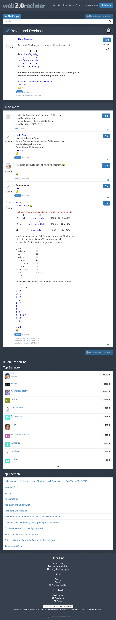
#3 (108, 179)
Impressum (58, 563)
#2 (108, 159)
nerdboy (15, 451)
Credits (58, 582)
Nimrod (14, 459)
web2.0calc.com (21, 609)
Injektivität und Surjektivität (17, 504)
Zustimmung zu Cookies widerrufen (58, 606)
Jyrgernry (15, 442)
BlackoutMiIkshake (20, 434)
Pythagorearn (17, 416)
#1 (108, 129)
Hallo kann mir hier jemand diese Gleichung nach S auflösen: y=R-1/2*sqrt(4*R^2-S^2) (46, 481)
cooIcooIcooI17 (18, 407)
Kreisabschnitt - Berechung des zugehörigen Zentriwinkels (32, 522)
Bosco (14, 383)
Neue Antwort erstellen (100, 16)
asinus (29, 96)
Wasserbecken (12, 498)
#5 (108, 344)
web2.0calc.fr (68, 609)
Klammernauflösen (14, 546)
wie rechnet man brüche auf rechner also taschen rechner (32, 516)
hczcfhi (8, 492)
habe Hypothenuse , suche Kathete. (22, 534)
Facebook (59, 598)
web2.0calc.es (54, 609)
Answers (12, 107)
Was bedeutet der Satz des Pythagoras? (24, 528)
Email (59, 601)
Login (106, 5)
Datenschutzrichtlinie (58, 566)
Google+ (59, 595)
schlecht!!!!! (10, 486)
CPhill (13, 374)
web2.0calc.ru (95, 609)
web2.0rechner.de (38, 609)
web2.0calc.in (81, 609)
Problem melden (59, 585)
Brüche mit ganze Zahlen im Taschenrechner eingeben (31, 540)
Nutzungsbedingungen (58, 569)
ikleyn (13, 424)
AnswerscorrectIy (19, 390)
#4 (108, 197)
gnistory (15, 399)
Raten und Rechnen (26, 31)
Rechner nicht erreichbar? (17, 510)
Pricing (58, 579)
